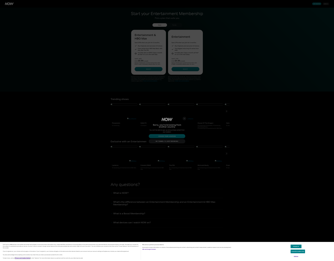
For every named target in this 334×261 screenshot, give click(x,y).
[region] (167, 251)
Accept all (296, 246)
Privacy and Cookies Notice (22, 258)
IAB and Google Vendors (149, 249)
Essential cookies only (298, 251)
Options (296, 256)
